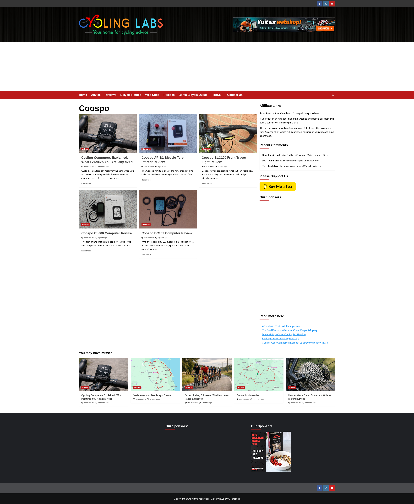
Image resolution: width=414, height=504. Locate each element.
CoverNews (217, 498)
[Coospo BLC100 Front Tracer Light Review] (228, 133)
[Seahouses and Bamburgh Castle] (155, 374)
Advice (96, 94)
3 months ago (155, 399)
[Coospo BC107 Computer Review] (168, 209)
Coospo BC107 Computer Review (167, 233)
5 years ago (162, 238)
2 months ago (103, 167)
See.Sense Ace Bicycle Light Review (298, 160)
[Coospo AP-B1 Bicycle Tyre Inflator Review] (168, 133)
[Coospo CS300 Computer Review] (108, 209)
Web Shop (152, 94)
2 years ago (102, 238)
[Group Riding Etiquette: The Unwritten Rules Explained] (207, 374)
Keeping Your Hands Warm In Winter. (300, 165)
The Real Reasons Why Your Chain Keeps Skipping (289, 330)
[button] (333, 95)
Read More (86, 183)
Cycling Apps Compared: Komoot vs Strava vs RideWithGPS (295, 342)
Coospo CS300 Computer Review (106, 233)
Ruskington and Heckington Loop (280, 338)
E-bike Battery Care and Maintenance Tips (303, 155)
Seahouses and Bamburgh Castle (152, 395)
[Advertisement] (207, 66)
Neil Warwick (89, 167)
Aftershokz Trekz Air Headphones (281, 326)
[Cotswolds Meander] (258, 374)
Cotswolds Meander (248, 395)
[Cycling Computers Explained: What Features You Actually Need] (108, 133)
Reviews (110, 94)
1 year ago (162, 167)
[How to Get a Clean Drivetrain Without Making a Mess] (310, 374)
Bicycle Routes (130, 94)
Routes (137, 387)
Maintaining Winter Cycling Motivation (284, 334)
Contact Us (235, 94)
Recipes (169, 94)
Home (83, 94)
